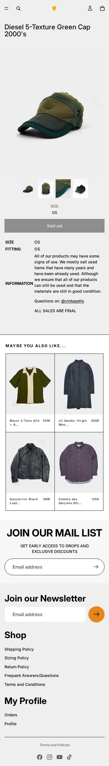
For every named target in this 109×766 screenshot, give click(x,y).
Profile (10, 723)
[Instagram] (49, 757)
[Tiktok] (69, 757)
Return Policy (16, 666)
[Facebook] (39, 757)
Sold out (54, 225)
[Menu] (6, 8)
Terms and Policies (55, 745)
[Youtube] (59, 757)
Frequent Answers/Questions (31, 675)
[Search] (18, 8)
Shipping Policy (19, 649)
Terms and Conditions (24, 684)
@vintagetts (72, 301)
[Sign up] (96, 567)
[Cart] (102, 8)
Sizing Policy (16, 657)
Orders (10, 714)
